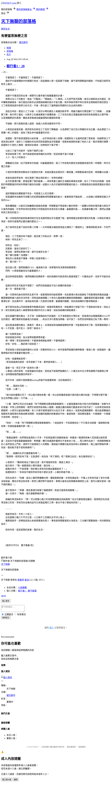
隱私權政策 (71, 747)
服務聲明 (82, 747)
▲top (3, 595)
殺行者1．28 (16, 66)
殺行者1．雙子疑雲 (27, 591)
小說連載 (22, 587)
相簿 (9, 48)
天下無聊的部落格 (18, 21)
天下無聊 (5, 564)
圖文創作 (23, 42)
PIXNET (36, 747)
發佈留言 (5, 618)
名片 (9, 54)
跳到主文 (5, 29)
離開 (15, 780)
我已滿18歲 (6, 780)
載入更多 (5, 601)
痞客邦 (20, 580)
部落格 (10, 51)
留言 (27, 580)
